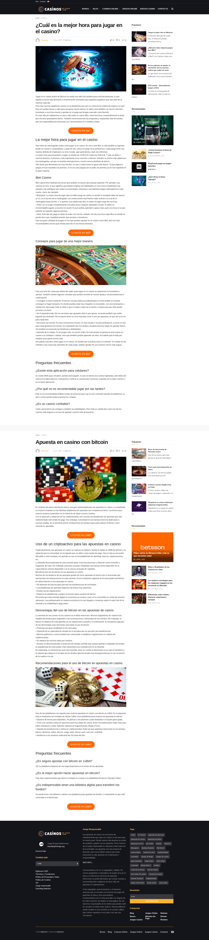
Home (38, 18)
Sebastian (44, 40)
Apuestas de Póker (154, 839)
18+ (37, 883)
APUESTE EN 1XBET (81, 535)
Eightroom (44, 932)
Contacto (43, 1)
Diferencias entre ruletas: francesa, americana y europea (158, 597)
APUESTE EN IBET (81, 131)
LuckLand (134, 865)
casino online (135, 852)
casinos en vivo (149, 852)
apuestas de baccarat (156, 835)
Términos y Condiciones (45, 874)
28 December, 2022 (157, 156)
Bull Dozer (160, 848)
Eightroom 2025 (42, 871)
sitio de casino (153, 869)
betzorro (168, 843)
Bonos (85, 9)
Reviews (164, 920)
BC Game (149, 843)
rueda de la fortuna (137, 869)
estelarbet (134, 856)
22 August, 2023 (156, 573)
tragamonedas (151, 878)
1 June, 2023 (57, 40)
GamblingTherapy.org (55, 846)
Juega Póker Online (143, 139)
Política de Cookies (43, 880)
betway (158, 843)
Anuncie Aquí (41, 851)
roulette (156, 865)
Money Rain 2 (146, 865)
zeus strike (163, 883)
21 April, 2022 (140, 142)
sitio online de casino (138, 874)
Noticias (44, 18)
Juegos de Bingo (147, 856)
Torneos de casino (155, 874)
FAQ (37, 1)
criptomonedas (163, 852)
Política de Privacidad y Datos (47, 877)
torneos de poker (137, 878)
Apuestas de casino (138, 839)
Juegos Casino (147, 9)
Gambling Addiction (43, 889)
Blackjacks (135, 848)
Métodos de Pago (150, 917)
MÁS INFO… (88, 862)
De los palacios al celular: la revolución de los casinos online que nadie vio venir (159, 67)
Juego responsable (43, 886)
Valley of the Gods (137, 883)
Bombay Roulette (148, 848)
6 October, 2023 (156, 589)
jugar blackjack (136, 861)
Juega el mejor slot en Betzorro (160, 32)
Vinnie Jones (151, 883)
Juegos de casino (162, 856)
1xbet (133, 835)
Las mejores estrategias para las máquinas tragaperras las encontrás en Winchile (160, 583)
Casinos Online (110, 9)
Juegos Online (129, 9)
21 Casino (141, 835)
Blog (95, 9)
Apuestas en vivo (137, 843)
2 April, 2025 (140, 559)
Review (163, 916)
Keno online (161, 861)
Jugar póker (149, 861)
